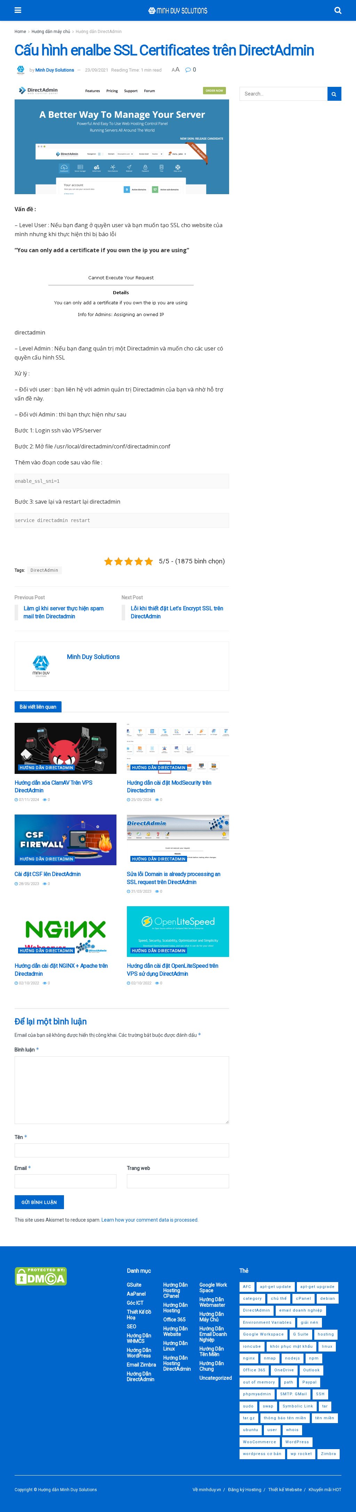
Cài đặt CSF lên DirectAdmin (47, 874)
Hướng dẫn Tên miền (212, 1351)
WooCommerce (259, 1442)
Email (23, 1168)
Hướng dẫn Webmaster (212, 1302)
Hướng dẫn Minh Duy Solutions (67, 1489)
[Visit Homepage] (178, 10)
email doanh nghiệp (301, 1310)
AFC (247, 1286)
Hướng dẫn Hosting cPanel (175, 1290)
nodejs (292, 1358)
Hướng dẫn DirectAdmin (99, 31)
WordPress (297, 1442)
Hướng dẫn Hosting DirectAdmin (177, 1363)
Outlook (311, 1370)
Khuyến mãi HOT (325, 1489)
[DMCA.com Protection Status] (41, 1276)
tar (325, 1406)
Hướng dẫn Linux (175, 1346)
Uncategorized (216, 1378)
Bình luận (27, 1049)
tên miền (324, 1418)
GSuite (134, 1285)
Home (20, 31)
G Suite (301, 1334)
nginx (249, 1358)
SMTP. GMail (293, 1394)
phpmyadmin (257, 1394)
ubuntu (250, 1430)
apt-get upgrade (317, 1286)
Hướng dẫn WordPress (139, 1352)
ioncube (252, 1346)
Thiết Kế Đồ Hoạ (139, 1314)
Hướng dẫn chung (212, 1366)
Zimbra (328, 1454)
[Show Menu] (18, 10)
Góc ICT (135, 1303)
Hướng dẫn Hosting (175, 1307)
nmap (270, 1358)
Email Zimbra (141, 1365)
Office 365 (174, 1319)
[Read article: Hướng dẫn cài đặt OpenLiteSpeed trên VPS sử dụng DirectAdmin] (178, 931)
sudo (248, 1406)
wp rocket (301, 1454)
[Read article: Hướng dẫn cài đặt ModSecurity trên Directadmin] (178, 748)
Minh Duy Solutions (54, 70)
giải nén (309, 1322)
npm (314, 1358)
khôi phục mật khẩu (291, 1346)
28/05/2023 (28, 884)
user (272, 1430)
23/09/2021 (96, 70)
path (288, 1382)
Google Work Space (213, 1287)
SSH (320, 1394)
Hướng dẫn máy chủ (51, 31)
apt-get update (275, 1286)
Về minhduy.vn (207, 1489)
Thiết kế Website (285, 1489)
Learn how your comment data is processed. (150, 1220)
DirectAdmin (44, 570)
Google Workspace (263, 1334)
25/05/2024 (140, 800)
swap (268, 1406)
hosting (326, 1334)
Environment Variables (267, 1322)
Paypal (309, 1382)
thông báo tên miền (285, 1418)
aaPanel (136, 1294)
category (252, 1298)
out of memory (259, 1382)
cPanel (303, 1298)
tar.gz (249, 1418)
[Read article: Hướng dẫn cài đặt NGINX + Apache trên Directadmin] (65, 931)
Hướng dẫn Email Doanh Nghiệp (213, 1334)
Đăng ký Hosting (244, 1489)
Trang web (138, 1168)
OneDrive (284, 1370)
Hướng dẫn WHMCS (139, 1338)
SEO (131, 1326)
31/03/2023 (140, 891)
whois (292, 1430)
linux (327, 1346)
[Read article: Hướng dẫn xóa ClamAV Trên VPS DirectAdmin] (65, 748)
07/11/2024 (28, 800)
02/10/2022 (28, 983)
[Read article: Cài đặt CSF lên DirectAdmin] (65, 840)
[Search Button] (337, 10)
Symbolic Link (298, 1406)
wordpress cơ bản (262, 1454)
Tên (21, 1137)
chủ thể (279, 1298)
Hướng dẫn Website (175, 1331)
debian (327, 1298)
